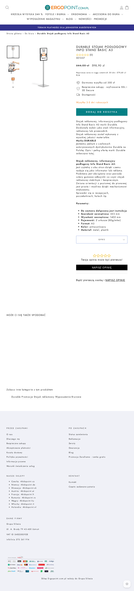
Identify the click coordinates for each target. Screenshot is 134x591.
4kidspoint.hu (27, 500)
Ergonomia (79, 14)
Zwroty (72, 443)
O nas (10, 434)
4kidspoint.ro (29, 497)
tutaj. (92, 153)
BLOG (70, 19)
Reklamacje (74, 438)
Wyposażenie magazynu (44, 19)
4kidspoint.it (27, 504)
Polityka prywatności (17, 456)
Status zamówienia (78, 434)
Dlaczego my (13, 438)
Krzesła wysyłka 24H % (27, 14)
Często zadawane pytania (82, 486)
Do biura (29, 33)
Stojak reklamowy (44, 396)
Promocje (100, 19)
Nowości (85, 19)
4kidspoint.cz (27, 481)
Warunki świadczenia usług (21, 466)
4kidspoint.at (27, 491)
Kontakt (72, 482)
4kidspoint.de (28, 484)
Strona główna (14, 33)
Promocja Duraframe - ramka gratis (87, 456)
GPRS (102, 239)
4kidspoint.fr (27, 494)
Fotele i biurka (56, 14)
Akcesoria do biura (107, 14)
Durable (16, 396)
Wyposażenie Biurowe (68, 396)
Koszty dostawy (14, 452)
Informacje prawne (16, 461)
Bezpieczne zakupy (16, 443)
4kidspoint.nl (29, 507)
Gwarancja (74, 447)
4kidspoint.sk (29, 488)
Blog (71, 452)
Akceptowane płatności (19, 447)
